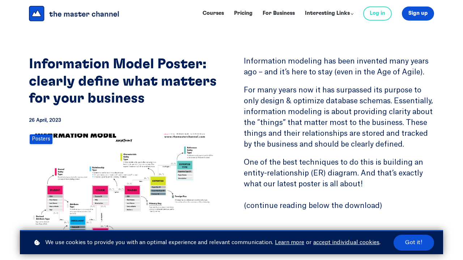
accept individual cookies (346, 242)
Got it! (413, 242)
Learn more (289, 242)
